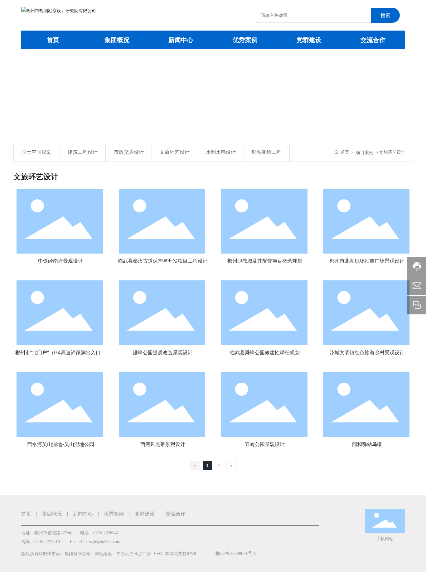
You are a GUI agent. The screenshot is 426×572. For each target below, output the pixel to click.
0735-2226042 (106, 533)
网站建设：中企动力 (114, 553)
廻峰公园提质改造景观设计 (163, 352)
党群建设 (145, 513)
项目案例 (364, 152)
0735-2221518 (47, 541)
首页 (26, 513)
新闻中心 (83, 513)
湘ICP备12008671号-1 (235, 553)
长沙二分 (142, 553)
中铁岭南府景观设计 (60, 261)
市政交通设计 (129, 152)
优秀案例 (114, 513)
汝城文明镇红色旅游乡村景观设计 (367, 352)
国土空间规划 (36, 152)
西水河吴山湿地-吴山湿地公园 (60, 444)
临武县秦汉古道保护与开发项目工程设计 (163, 261)
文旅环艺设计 (175, 152)
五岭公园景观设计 (265, 444)
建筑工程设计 (83, 152)
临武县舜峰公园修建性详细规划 (265, 352)
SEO (158, 553)
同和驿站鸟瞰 (367, 444)
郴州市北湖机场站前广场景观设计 (367, 261)
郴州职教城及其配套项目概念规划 (264, 261)
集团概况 (52, 513)
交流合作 (176, 513)
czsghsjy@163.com (103, 541)
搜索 (385, 15)
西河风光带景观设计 (162, 444)
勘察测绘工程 (267, 152)
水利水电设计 (221, 152)
